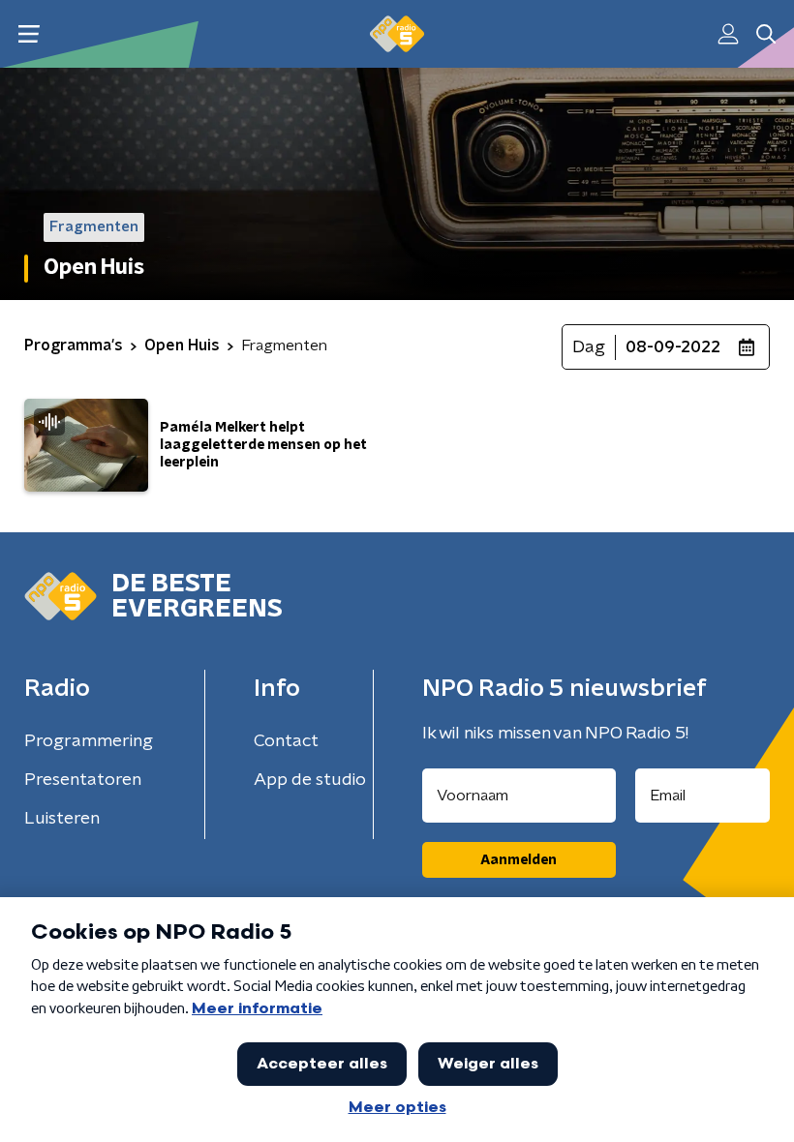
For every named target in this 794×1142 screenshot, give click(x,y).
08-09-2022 (673, 347)
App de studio (310, 780)
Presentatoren (82, 780)
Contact (286, 741)
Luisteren (62, 818)
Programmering (88, 741)
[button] (28, 34)
